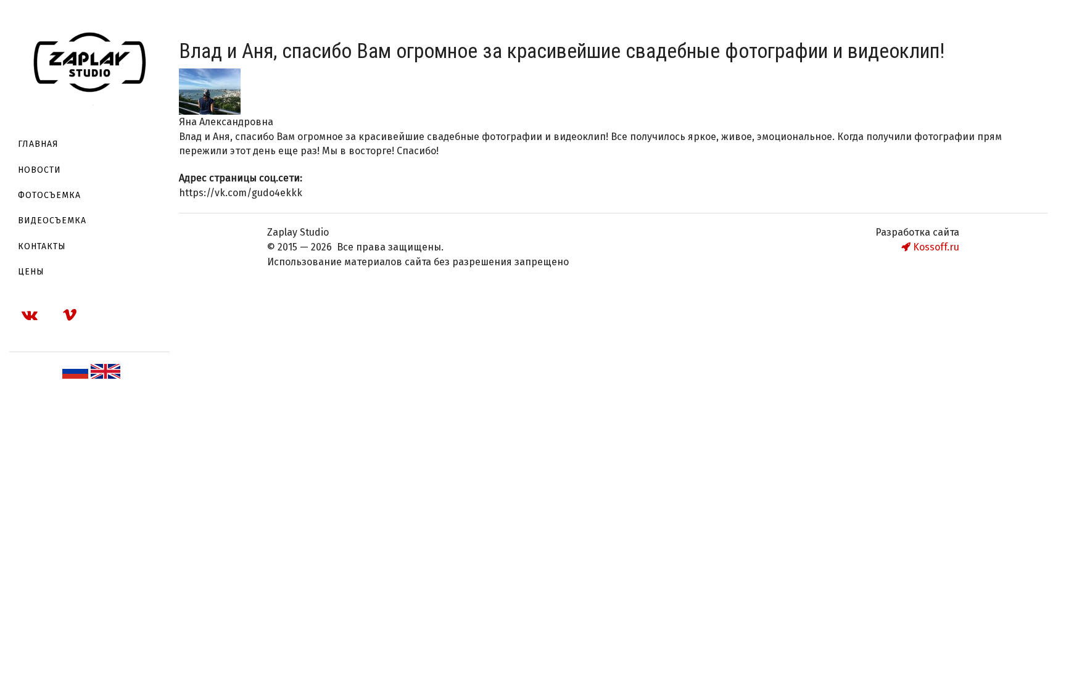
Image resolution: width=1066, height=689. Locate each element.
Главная (38, 144)
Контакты (42, 246)
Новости (39, 170)
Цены (31, 271)
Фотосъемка (49, 195)
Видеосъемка (52, 220)
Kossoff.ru (935, 247)
